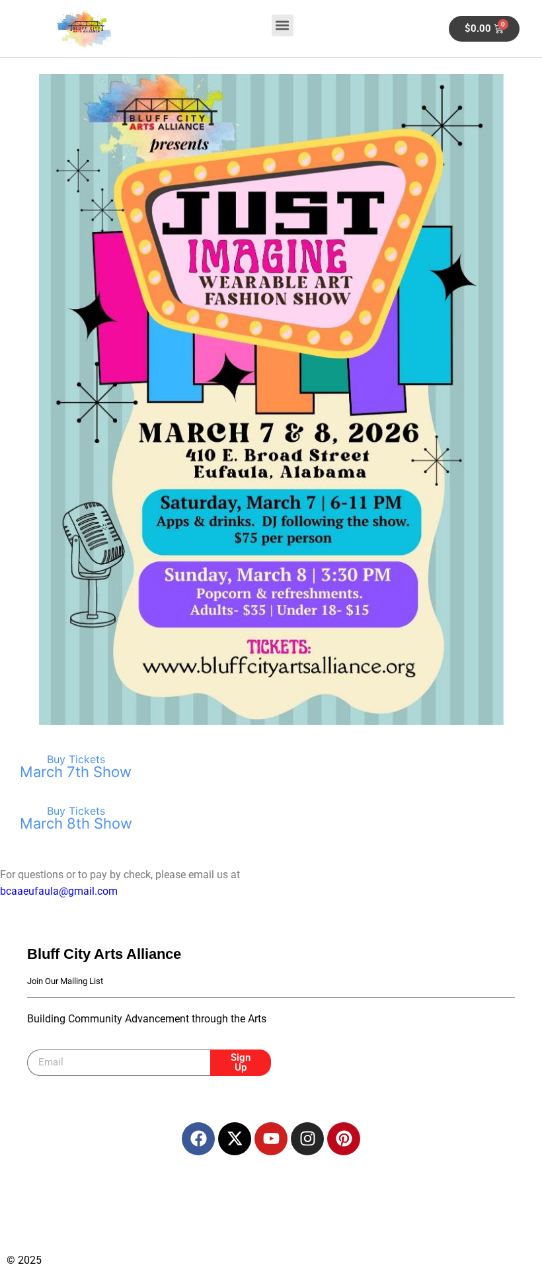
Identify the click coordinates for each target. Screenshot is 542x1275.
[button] (282, 25)
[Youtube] (271, 1138)
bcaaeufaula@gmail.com (59, 891)
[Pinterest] (343, 1138)
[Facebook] (198, 1138)
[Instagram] (307, 1138)
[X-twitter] (234, 1138)
